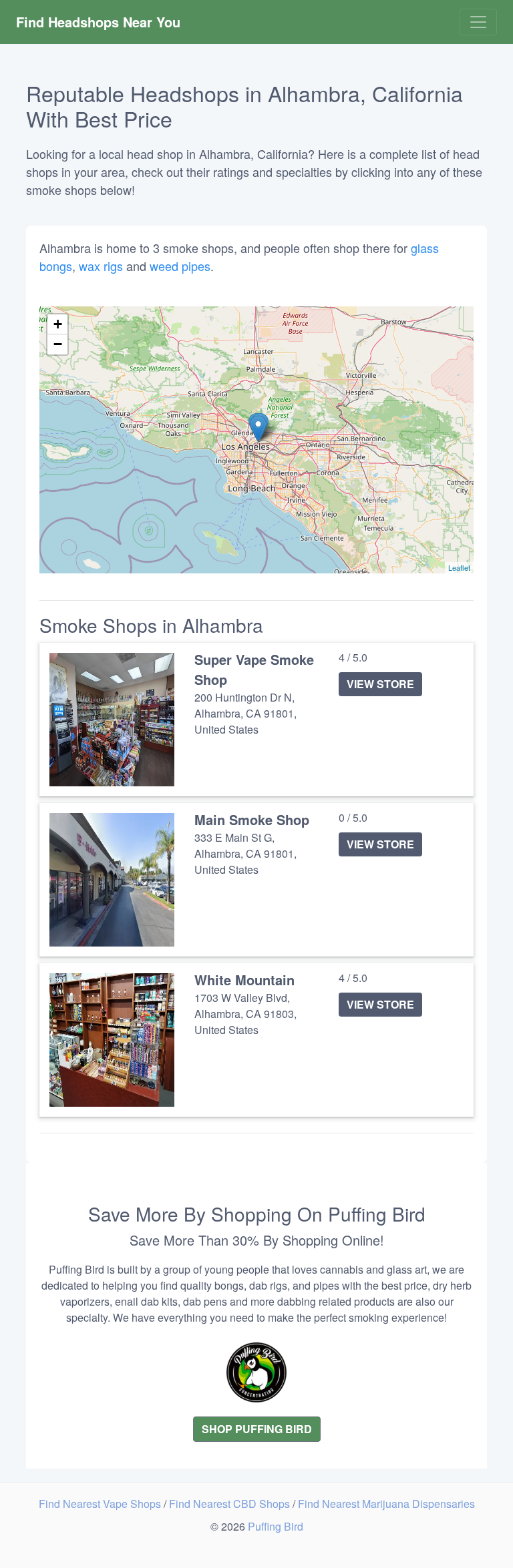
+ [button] (57, 324)
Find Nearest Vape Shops (101, 1503)
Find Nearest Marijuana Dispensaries (386, 1503)
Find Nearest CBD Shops (231, 1503)
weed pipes (180, 265)
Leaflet (459, 567)
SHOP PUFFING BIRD (257, 1428)
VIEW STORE (380, 684)
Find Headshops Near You (98, 21)
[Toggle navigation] (478, 22)
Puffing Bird (275, 1526)
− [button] (57, 344)
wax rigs (101, 265)
